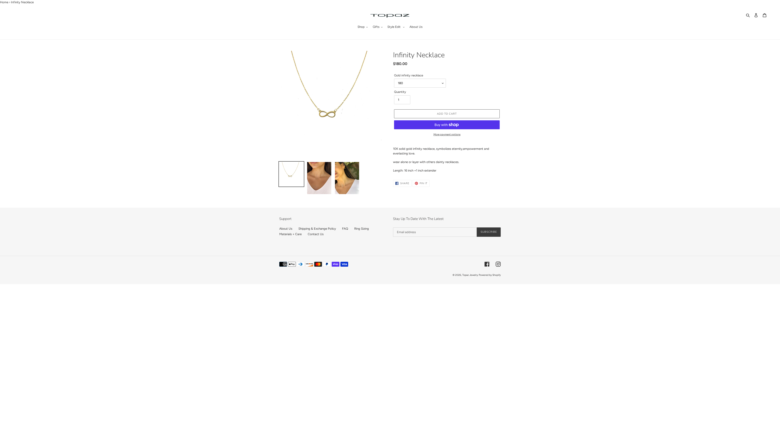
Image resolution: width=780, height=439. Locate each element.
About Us (285, 228)
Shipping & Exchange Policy (317, 228)
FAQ (345, 228)
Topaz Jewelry (470, 275)
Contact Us (316, 234)
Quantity (400, 92)
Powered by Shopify (490, 275)
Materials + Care (290, 234)
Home (4, 2)
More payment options (446, 134)
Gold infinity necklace (408, 75)
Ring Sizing (361, 228)
